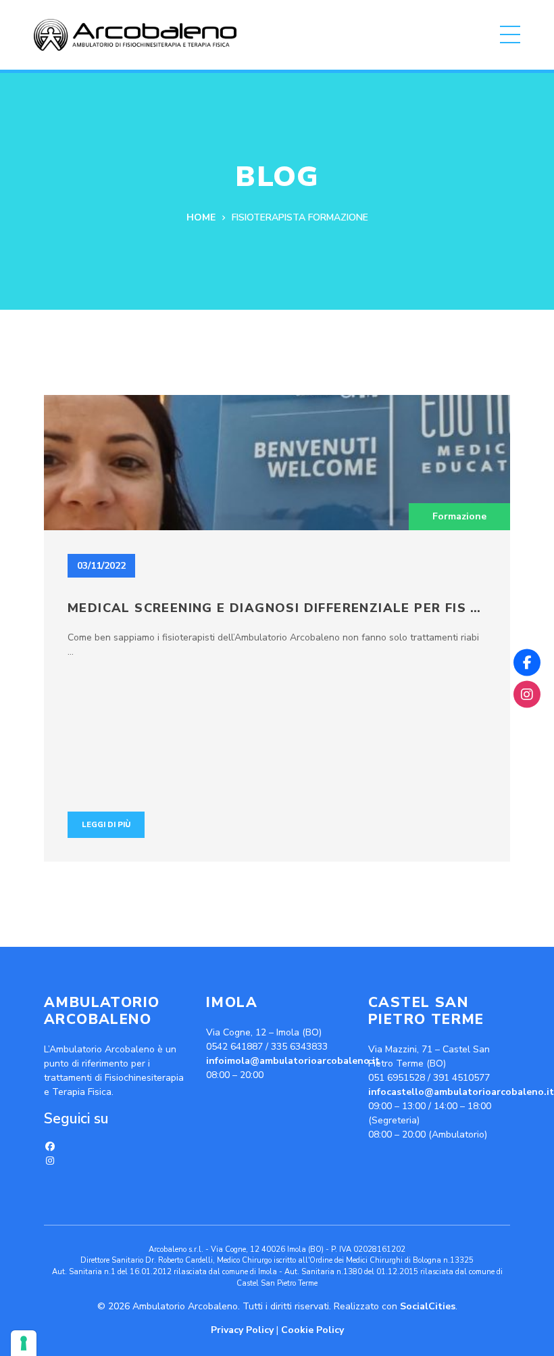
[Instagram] (50, 1160)
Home (201, 218)
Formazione (459, 516)
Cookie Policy (312, 1330)
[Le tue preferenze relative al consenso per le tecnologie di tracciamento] (23, 1343)
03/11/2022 (101, 565)
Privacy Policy (242, 1330)
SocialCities (427, 1306)
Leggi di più (106, 825)
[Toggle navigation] (510, 34)
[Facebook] (50, 1146)
